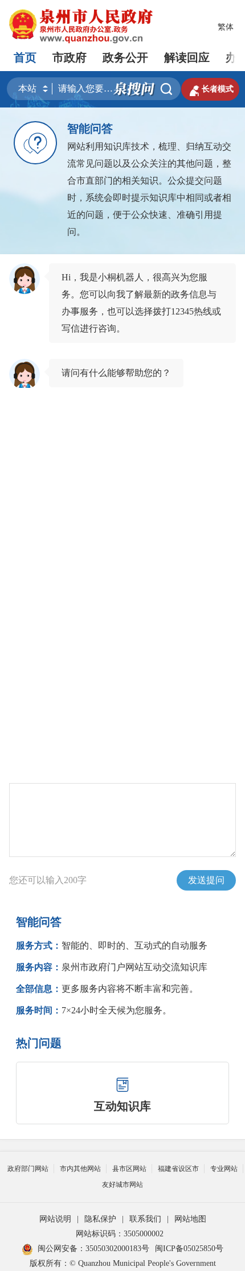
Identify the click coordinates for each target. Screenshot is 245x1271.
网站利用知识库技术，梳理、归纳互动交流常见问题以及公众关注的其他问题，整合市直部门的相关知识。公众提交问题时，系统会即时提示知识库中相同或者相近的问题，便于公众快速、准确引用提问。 (149, 189)
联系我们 (145, 1219)
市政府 (69, 57)
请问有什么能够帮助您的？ (116, 373)
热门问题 (39, 1043)
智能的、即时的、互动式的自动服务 (111, 945)
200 (70, 880)
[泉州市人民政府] (81, 26)
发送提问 (206, 880)
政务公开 (125, 57)
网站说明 (55, 1219)
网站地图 (190, 1219)
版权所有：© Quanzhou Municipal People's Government (123, 1263)
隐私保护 (100, 1219)
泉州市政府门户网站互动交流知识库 (111, 967)
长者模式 (210, 89)
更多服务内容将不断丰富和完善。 (107, 988)
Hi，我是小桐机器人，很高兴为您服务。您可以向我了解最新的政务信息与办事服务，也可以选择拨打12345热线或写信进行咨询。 (141, 302)
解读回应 (187, 57)
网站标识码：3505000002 (120, 1233)
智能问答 (90, 128)
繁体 (226, 27)
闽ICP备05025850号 (189, 1248)
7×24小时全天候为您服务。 (94, 1010)
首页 (25, 57)
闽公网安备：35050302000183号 (93, 1248)
